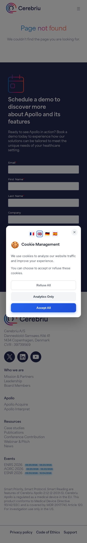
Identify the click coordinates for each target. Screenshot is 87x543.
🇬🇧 (39, 234)
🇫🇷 (32, 234)
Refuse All (43, 285)
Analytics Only (43, 296)
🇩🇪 (47, 234)
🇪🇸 (55, 234)
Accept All (43, 308)
